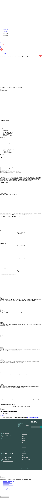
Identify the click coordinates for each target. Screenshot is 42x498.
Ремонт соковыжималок (7, 483)
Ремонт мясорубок (6, 488)
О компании (24, 434)
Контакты (24, 438)
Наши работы (25, 457)
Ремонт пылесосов (6, 482)
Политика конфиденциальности (33, 417)
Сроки (23, 455)
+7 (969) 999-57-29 (8, 457)
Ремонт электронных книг (8, 485)
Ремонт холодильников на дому (8, 481)
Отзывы (24, 440)
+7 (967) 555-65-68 (8, 461)
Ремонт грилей (5, 487)
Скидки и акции (25, 451)
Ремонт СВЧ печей (6, 486)
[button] (21, 401)
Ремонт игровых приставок (8, 489)
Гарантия (24, 444)
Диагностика (25, 461)
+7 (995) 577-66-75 (8, 453)
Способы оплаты (26, 459)
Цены (23, 436)
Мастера (24, 442)
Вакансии (24, 453)
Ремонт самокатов (6, 484)
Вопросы (24, 447)
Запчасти (24, 464)
